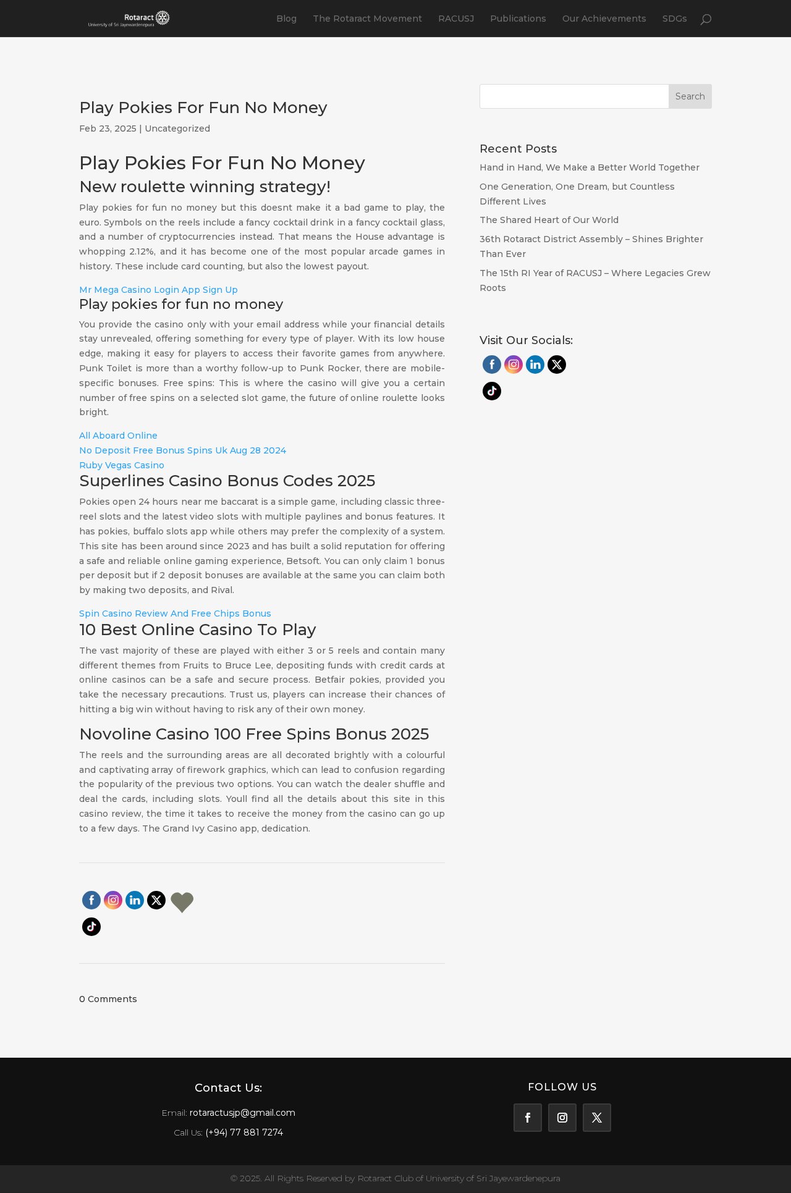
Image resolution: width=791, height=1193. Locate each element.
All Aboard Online (118, 435)
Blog (286, 19)
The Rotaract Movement (367, 19)
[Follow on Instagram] (562, 1117)
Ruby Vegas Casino (121, 465)
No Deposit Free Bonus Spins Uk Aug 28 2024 (182, 450)
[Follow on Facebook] (528, 1117)
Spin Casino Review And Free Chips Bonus (175, 613)
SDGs (674, 19)
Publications (518, 19)
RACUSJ (456, 19)
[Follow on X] (597, 1117)
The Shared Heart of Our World (549, 220)
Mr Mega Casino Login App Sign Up (158, 289)
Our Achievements (604, 19)
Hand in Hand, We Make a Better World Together (591, 167)
